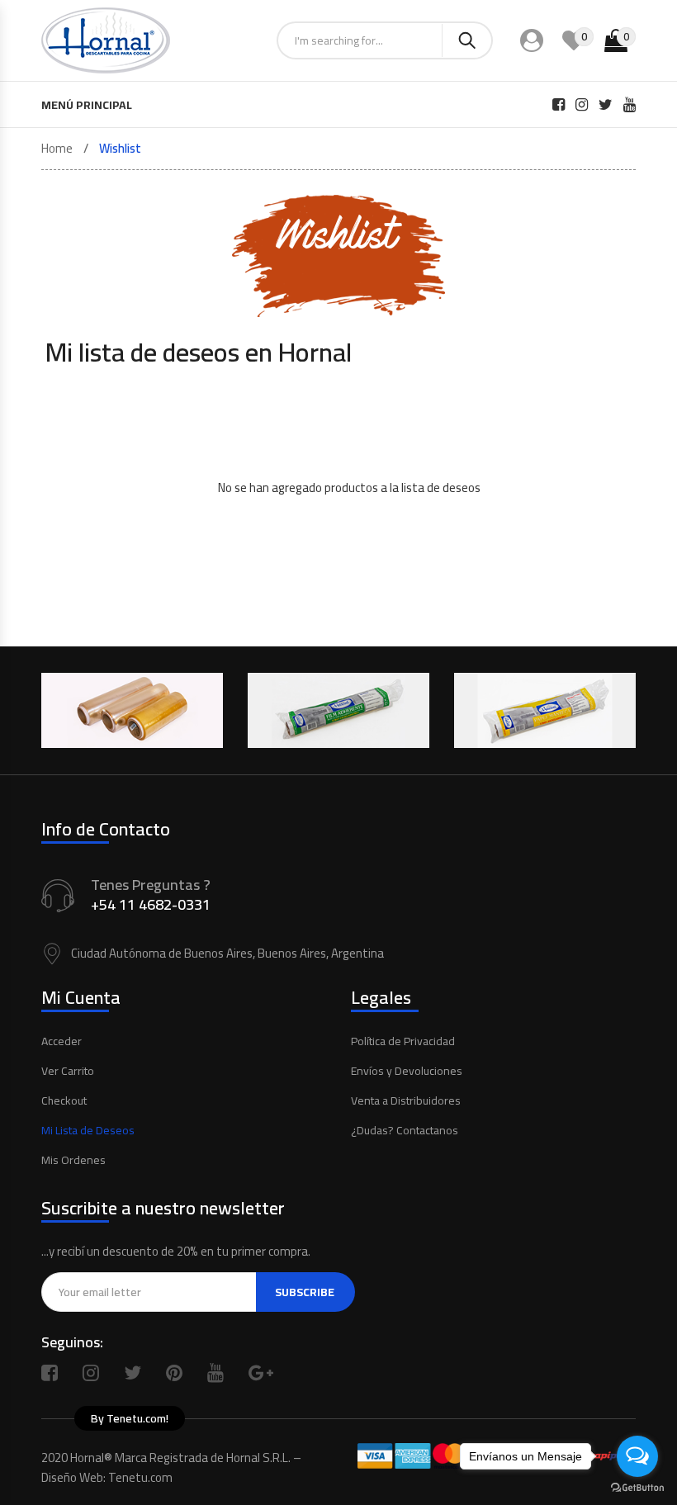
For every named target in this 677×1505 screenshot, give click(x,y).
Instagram (91, 1373)
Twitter (132, 1373)
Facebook (49, 1373)
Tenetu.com (140, 1477)
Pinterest (174, 1373)
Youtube (215, 1373)
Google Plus (261, 1373)
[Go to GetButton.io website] (637, 1488)
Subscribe (304, 1292)
